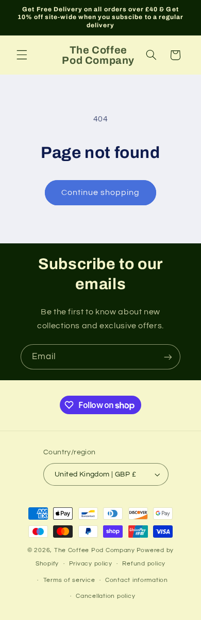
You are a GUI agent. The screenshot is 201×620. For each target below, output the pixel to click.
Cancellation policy (105, 596)
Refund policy (143, 563)
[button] (22, 55)
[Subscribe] (168, 356)
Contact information (136, 580)
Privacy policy (90, 563)
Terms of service (69, 580)
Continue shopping (100, 192)
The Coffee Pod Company (94, 550)
